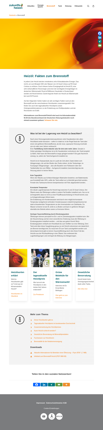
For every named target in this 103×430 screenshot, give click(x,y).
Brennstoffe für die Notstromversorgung (48, 341)
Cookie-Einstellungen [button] (51, 408)
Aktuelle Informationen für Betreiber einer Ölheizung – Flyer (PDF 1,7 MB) (60, 353)
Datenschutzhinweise (54, 403)
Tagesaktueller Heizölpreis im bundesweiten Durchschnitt (54, 323)
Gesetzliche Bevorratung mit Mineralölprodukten (51, 334)
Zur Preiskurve (38, 294)
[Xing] (100, 41)
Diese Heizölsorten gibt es (43, 320)
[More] (66, 384)
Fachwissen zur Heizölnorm (44, 338)
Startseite (12, 15)
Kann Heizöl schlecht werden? (45, 331)
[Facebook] (100, 33)
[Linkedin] (100, 37)
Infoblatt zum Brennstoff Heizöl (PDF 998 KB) (50, 356)
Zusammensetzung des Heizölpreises (47, 327)
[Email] (100, 45)
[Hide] (101, 49)
